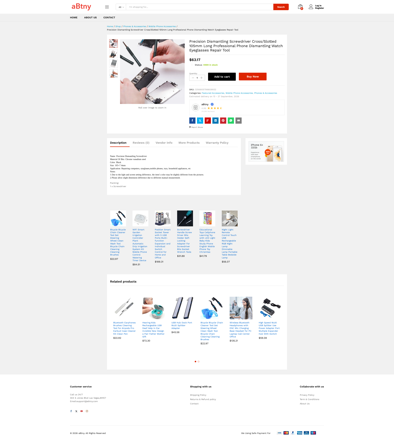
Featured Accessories (213, 93)
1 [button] (195, 361)
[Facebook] (71, 411)
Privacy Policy (307, 395)
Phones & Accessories (265, 93)
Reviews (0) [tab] (141, 142)
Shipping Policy (198, 395)
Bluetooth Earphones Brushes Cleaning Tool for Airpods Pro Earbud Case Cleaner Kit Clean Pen (124, 328)
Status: (198, 65)
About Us (90, 17)
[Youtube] (81, 411)
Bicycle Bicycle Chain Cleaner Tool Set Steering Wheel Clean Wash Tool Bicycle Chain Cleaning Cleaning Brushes (118, 242)
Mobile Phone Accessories (239, 93)
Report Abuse (197, 127)
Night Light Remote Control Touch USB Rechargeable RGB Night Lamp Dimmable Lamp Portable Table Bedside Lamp (229, 243)
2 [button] (198, 361)
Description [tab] (118, 142)
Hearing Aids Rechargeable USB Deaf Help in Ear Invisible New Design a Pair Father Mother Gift (153, 329)
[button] (114, 224)
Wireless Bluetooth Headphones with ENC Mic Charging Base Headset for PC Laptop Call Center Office (240, 329)
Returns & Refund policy (203, 399)
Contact (109, 17)
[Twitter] (76, 411)
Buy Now (253, 76)
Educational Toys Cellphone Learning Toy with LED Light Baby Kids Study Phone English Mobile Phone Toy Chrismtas (207, 240)
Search (281, 7)
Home (73, 17)
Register (319, 8)
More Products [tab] (189, 142)
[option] (124, 318)
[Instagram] (87, 411)
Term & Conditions (309, 399)
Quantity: (193, 73)
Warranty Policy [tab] (217, 142)
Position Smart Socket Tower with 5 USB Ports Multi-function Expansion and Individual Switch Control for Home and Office (163, 243)
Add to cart (222, 76)
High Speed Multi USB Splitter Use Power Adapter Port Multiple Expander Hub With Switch (269, 328)
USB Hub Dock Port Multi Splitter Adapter (181, 325)
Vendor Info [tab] (164, 142)
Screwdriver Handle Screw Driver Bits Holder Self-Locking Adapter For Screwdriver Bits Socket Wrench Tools (184, 240)
